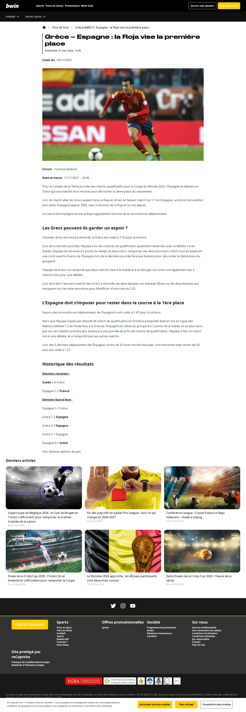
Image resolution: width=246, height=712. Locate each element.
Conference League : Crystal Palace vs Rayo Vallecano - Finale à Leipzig (195, 515)
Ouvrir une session (202, 5)
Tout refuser (186, 704)
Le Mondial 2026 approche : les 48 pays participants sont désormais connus (122, 578)
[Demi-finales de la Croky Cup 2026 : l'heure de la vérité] (202, 551)
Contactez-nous (29, 624)
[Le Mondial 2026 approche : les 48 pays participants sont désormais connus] (123, 551)
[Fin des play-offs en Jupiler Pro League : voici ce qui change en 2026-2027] (123, 487)
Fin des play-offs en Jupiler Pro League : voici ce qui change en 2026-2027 (121, 515)
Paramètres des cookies (216, 704)
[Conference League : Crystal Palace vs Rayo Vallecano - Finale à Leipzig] (202, 487)
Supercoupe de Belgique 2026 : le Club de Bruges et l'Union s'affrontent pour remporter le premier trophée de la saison (43, 517)
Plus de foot (60, 27)
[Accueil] (44, 27)
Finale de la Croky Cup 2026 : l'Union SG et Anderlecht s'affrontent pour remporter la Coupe (41, 578)
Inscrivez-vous (229, 5)
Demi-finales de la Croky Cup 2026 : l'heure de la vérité (198, 578)
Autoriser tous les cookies (155, 704)
